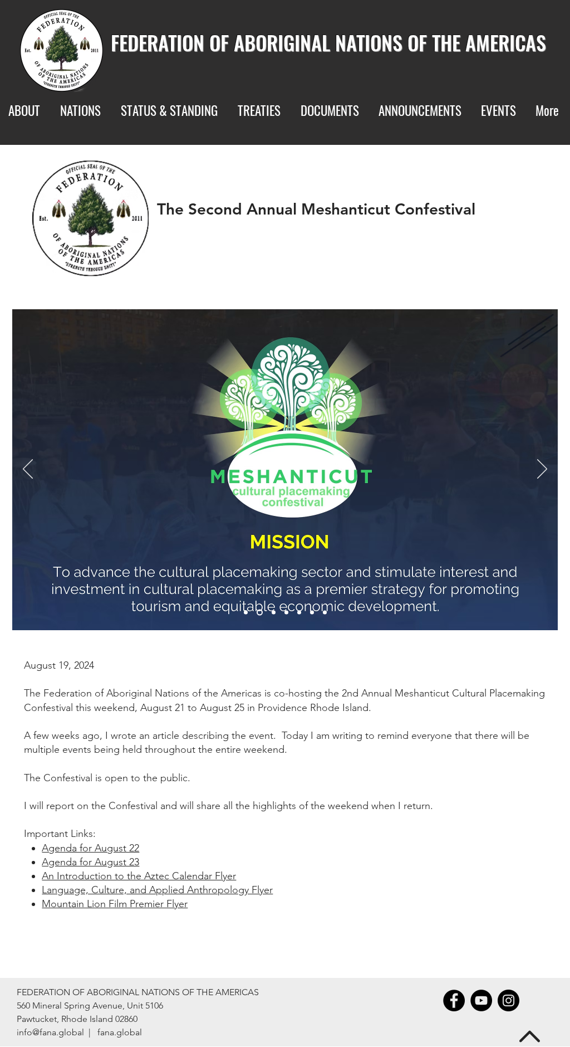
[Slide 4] (286, 613)
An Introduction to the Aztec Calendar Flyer (139, 876)
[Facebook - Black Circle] (454, 1000)
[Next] (542, 469)
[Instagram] (508, 1000)
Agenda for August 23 (90, 862)
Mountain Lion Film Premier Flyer (115, 904)
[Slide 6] (312, 613)
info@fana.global (50, 1032)
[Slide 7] (325, 613)
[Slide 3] (274, 613)
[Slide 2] (260, 613)
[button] (260, 110)
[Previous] (28, 469)
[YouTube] (481, 1000)
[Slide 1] (246, 613)
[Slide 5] (299, 613)
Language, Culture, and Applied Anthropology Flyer (157, 890)
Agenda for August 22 (90, 848)
